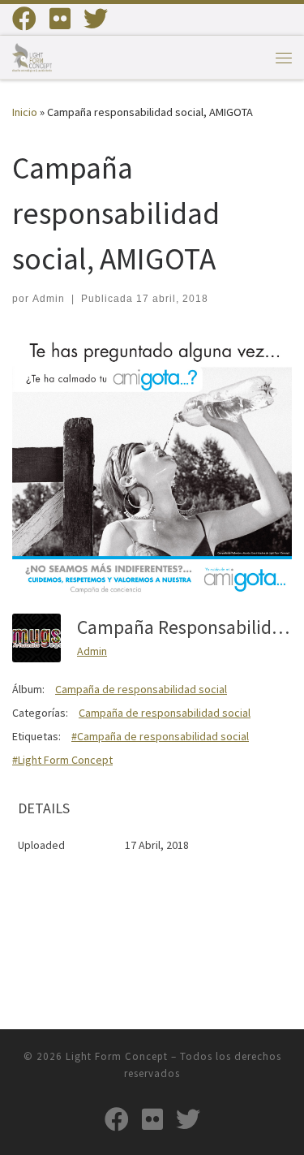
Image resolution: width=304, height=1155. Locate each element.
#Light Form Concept (62, 759)
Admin (48, 298)
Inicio (24, 112)
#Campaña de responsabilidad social (160, 736)
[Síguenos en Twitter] (95, 18)
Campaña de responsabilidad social (141, 689)
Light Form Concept (117, 1056)
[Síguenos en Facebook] (24, 18)
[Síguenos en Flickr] (60, 18)
